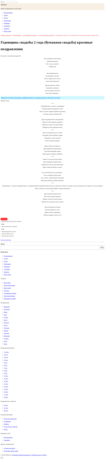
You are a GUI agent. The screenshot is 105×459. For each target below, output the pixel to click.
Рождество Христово (10, 419)
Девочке (6, 333)
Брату (5, 320)
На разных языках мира (11, 451)
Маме (5, 312)
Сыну (5, 341)
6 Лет (5, 365)
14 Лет (6, 386)
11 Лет (6, 378)
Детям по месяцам (9, 448)
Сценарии (7, 26)
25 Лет (6, 408)
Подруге (6, 323)
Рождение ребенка (9, 296)
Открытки (7, 23)
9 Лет (5, 373)
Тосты (6, 18)
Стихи (6, 15)
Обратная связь (36, 455)
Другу (6, 325)
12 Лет (6, 381)
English (44, 455)
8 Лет (5, 370)
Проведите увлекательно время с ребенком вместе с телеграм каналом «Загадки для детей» (30, 98)
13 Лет (6, 384)
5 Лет (5, 362)
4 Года (6, 360)
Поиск (3, 244)
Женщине (7, 307)
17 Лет (6, 394)
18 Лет (6, 397)
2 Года (6, 355)
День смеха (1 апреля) (10, 426)
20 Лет (6, 405)
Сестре (6, 317)
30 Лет (6, 410)
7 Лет (5, 368)
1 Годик (6, 352)
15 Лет (6, 389)
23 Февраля (7, 421)
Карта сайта (7, 31)
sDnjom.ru (4, 4)
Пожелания (7, 20)
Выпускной (7, 288)
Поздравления (8, 12)
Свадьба (6, 291)
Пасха (6, 429)
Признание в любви (10, 298)
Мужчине (7, 309)
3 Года (6, 357)
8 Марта (6, 424)
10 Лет (6, 376)
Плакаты (6, 28)
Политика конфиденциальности (21, 455)
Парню (6, 331)
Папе (5, 315)
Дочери (6, 338)
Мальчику (7, 336)
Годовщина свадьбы (10, 293)
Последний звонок (9, 285)
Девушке (6, 328)
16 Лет (6, 392)
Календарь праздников (6, 240)
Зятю (5, 344)
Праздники (7, 283)
